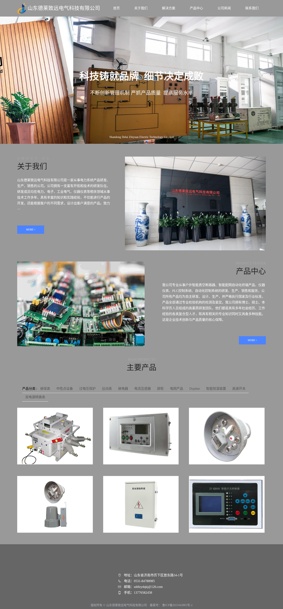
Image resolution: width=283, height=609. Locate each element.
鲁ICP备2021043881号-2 (177, 605)
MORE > (30, 229)
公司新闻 (224, 8)
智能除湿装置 (216, 388)
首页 (116, 8)
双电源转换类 (35, 397)
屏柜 (160, 388)
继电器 (123, 388)
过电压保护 (87, 388)
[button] (136, 142)
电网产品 (176, 388)
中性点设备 (64, 388)
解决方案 (168, 8)
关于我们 (141, 8)
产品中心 (196, 8)
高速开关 (239, 388)
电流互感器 (142, 388)
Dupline (194, 388)
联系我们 (252, 8)
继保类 (45, 388)
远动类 (107, 388)
